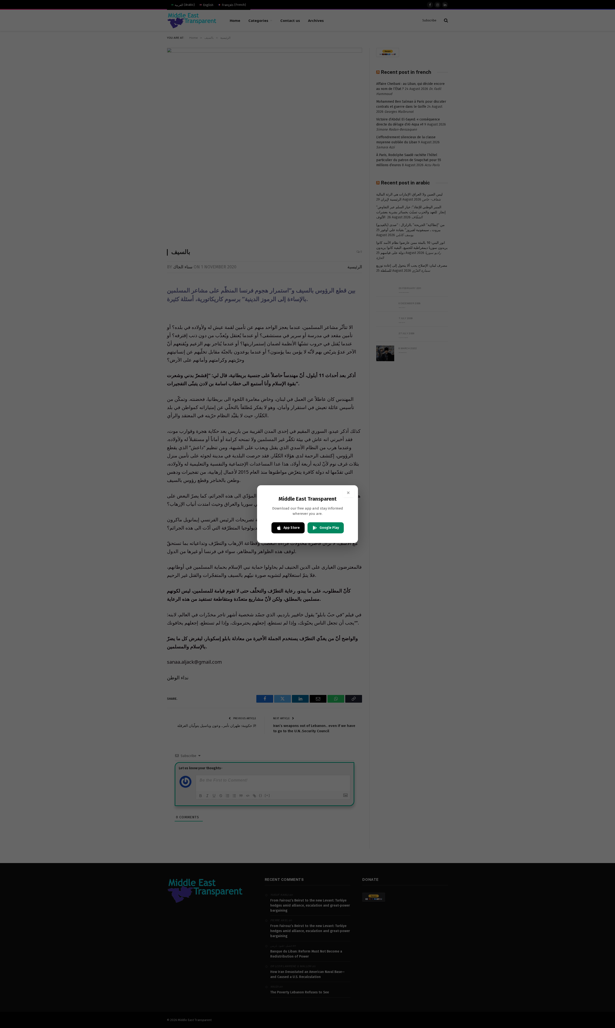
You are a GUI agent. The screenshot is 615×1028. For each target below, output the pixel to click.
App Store (291, 528)
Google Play (329, 528)
